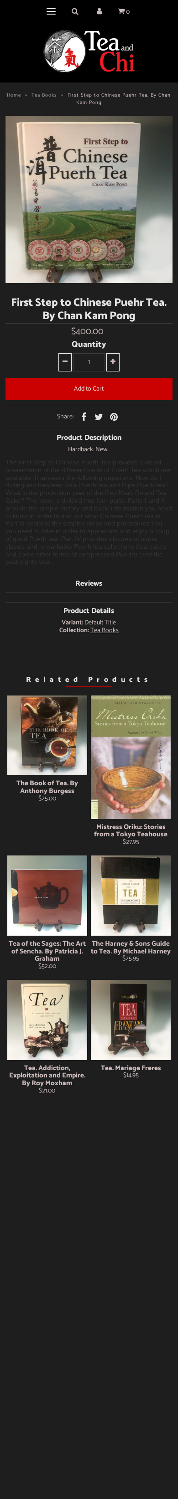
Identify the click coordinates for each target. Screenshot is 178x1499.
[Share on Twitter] (99, 417)
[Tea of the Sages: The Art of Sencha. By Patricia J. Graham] (47, 895)
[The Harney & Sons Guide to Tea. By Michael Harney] (131, 895)
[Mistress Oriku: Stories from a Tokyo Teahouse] (131, 757)
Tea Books (44, 95)
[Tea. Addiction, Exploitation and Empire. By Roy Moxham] (47, 1020)
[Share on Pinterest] (114, 417)
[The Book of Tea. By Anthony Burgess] (47, 735)
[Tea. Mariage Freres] (131, 1020)
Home (14, 95)
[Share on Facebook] (84, 417)
